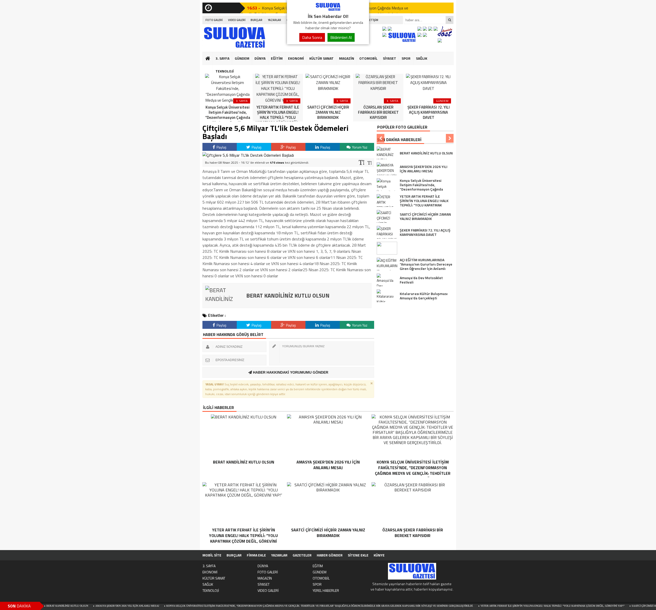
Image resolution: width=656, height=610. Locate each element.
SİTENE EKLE (358, 555)
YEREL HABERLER (326, 590)
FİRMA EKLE (256, 555)
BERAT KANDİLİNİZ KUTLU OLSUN (48, 605)
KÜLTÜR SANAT (321, 58)
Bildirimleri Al (341, 37)
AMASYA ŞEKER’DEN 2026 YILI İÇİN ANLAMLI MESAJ (108, 605)
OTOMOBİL (368, 58)
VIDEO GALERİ (236, 20)
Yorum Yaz (359, 147)
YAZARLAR (274, 20)
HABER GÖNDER (330, 555)
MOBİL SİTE (211, 555)
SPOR (406, 58)
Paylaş (221, 147)
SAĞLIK (421, 58)
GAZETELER (302, 555)
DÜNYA (259, 58)
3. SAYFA (222, 58)
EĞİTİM (277, 58)
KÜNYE (379, 555)
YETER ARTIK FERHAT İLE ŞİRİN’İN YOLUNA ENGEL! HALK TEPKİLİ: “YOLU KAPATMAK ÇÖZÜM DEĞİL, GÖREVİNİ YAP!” (533, 605)
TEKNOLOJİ (225, 71)
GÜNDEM (242, 58)
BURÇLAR (256, 20)
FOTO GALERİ (214, 20)
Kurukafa (210, 68)
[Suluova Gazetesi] (328, 10)
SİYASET (389, 58)
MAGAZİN (346, 58)
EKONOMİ (296, 58)
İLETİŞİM (372, 20)
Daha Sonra (312, 37)
